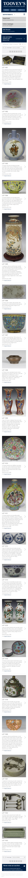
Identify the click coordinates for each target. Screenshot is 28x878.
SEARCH (21, 10)
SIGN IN (6, 9)
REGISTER (13, 9)
